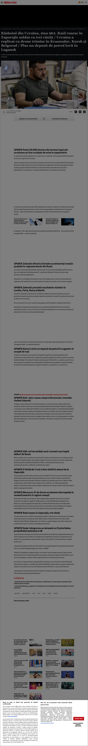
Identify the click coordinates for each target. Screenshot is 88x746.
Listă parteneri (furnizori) (47, 723)
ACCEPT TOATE (79, 718)
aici (23, 732)
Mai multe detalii (12, 716)
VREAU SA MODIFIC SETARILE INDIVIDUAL (78, 725)
